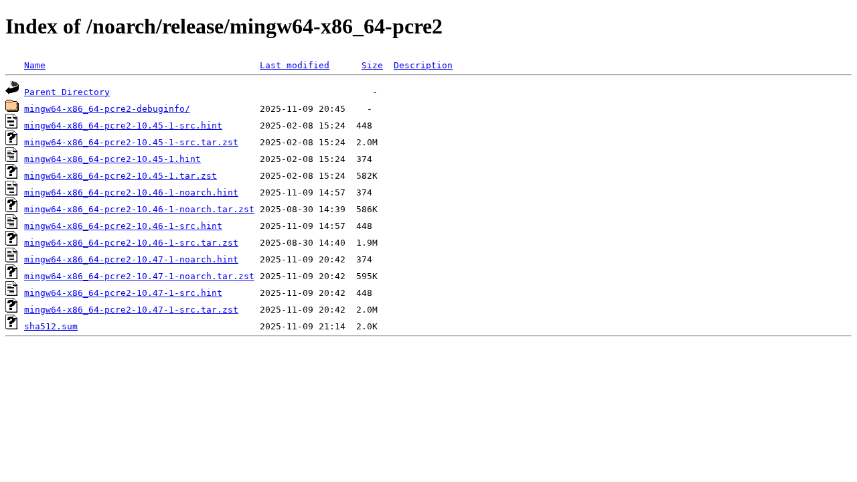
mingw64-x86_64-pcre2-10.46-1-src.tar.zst (131, 243)
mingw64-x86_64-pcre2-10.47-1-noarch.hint (131, 259)
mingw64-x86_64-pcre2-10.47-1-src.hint (123, 293)
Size (372, 65)
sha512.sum (51, 326)
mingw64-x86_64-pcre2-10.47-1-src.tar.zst (131, 310)
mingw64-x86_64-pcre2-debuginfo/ (107, 109)
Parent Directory (67, 92)
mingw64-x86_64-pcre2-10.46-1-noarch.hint (131, 192)
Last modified (294, 65)
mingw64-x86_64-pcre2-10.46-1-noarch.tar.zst (139, 209)
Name (35, 65)
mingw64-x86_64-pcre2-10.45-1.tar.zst (120, 176)
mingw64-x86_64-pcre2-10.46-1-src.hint (123, 226)
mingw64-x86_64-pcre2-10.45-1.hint (112, 159)
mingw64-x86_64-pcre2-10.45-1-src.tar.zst (131, 142)
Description (423, 65)
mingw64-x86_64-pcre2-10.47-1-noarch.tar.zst (139, 276)
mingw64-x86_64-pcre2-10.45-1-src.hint (123, 125)
